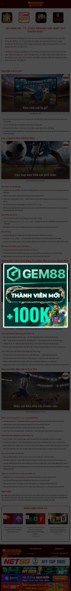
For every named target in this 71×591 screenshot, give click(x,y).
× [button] (65, 266)
